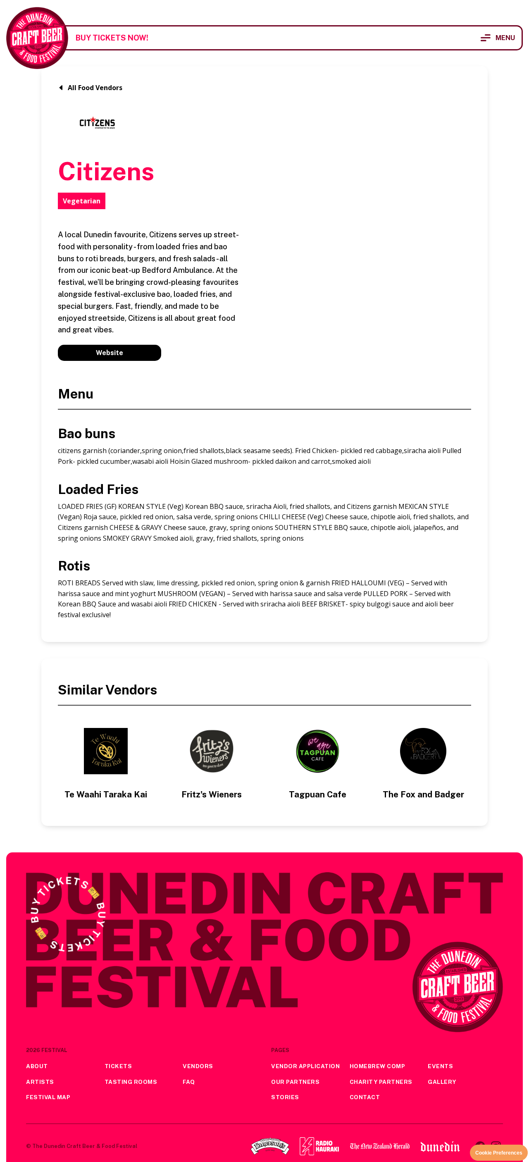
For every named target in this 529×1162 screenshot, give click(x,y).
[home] (37, 38)
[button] (498, 37)
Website (109, 353)
